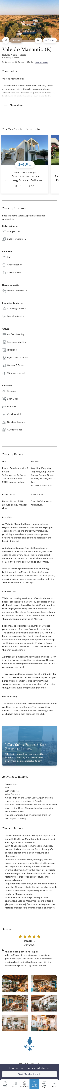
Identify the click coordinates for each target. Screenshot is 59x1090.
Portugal (6, 54)
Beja (15, 54)
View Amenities (41, 62)
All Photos (49, 40)
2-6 (24, 164)
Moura (23, 54)
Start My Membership (29, 1074)
